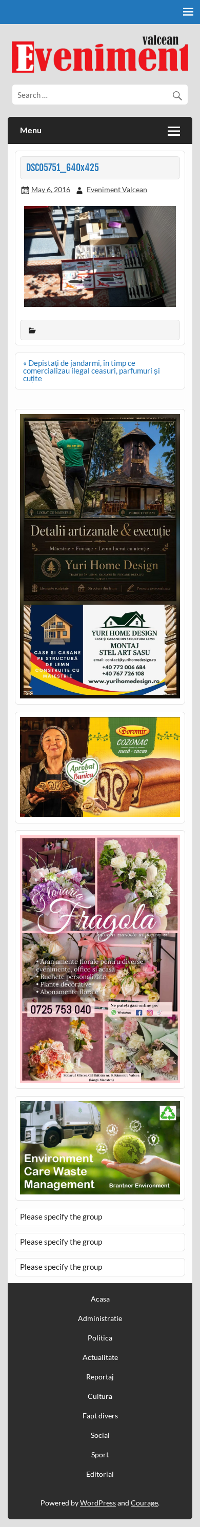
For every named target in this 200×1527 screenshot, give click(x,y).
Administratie (100, 1318)
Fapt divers (100, 1415)
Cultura (100, 1396)
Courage (144, 1502)
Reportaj (100, 1376)
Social (100, 1435)
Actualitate (100, 1357)
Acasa (100, 1299)
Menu (31, 130)
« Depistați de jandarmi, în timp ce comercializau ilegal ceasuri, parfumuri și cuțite (91, 370)
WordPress (98, 1502)
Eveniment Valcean (117, 189)
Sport (100, 1454)
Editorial (100, 1474)
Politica (100, 1338)
